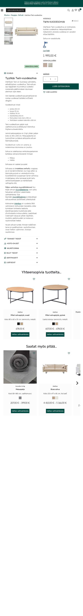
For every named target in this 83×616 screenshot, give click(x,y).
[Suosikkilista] (76, 10)
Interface (17, 204)
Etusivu (7, 15)
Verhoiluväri (49, 61)
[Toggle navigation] (3, 10)
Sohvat (20, 15)
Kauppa (14, 15)
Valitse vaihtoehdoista (20, 334)
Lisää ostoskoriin (61, 86)
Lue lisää (46, 51)
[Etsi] (68, 10)
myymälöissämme (19, 197)
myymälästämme (22, 190)
